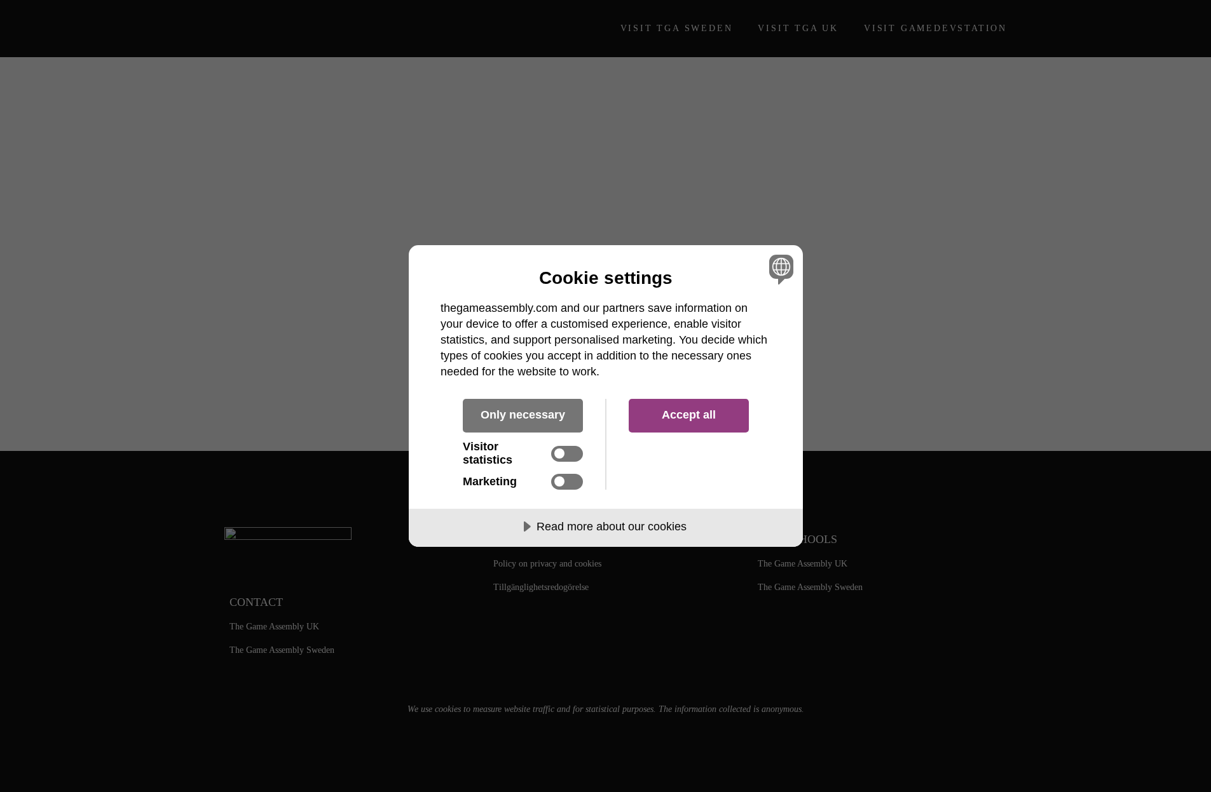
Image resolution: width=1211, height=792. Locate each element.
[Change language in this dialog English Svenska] (779, 269)
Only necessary (523, 414)
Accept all (689, 414)
